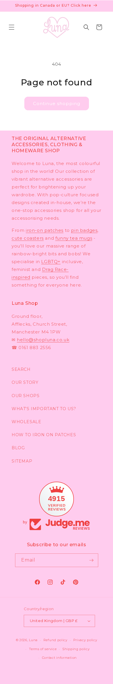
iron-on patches (44, 230)
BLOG (18, 447)
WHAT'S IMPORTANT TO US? (44, 408)
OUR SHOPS (25, 395)
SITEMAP (22, 461)
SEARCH (21, 369)
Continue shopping (56, 103)
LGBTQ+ (51, 261)
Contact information (59, 658)
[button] (11, 27)
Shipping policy (76, 649)
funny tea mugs (73, 238)
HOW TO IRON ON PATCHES (44, 434)
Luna (33, 640)
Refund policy (55, 640)
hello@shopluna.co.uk (43, 339)
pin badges (84, 230)
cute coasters (28, 238)
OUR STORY (25, 382)
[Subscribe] (91, 560)
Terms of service (43, 649)
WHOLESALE (26, 421)
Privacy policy (85, 640)
